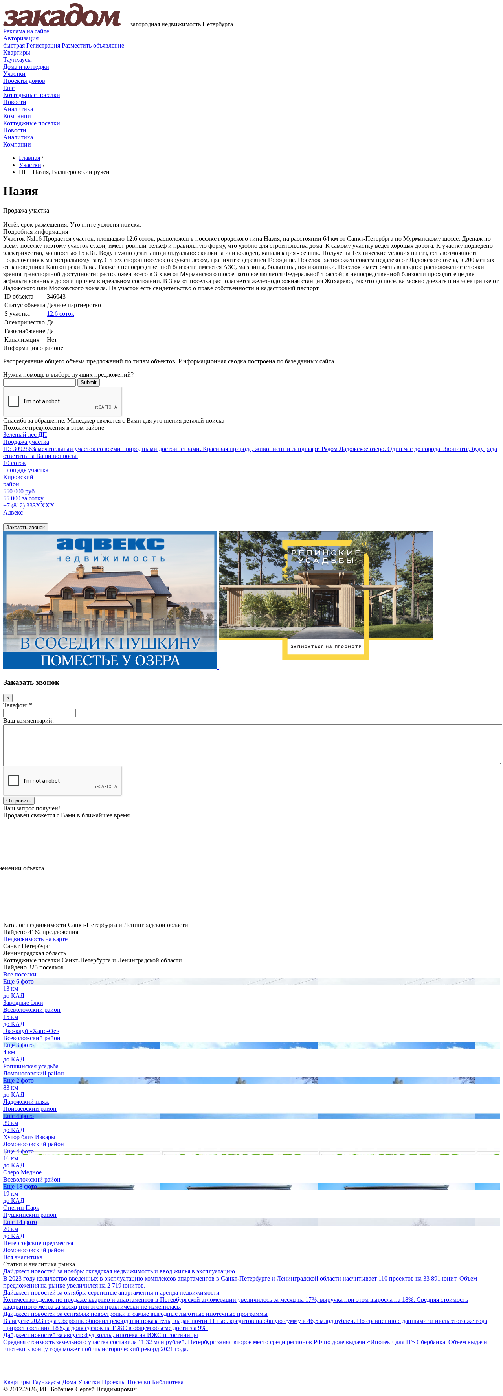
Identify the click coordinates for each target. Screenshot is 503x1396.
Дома (69, 1382)
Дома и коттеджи (26, 66)
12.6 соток (60, 313)
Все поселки (20, 974)
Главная (29, 157)
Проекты (114, 1382)
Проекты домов (24, 80)
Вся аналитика (22, 1257)
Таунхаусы (17, 59)
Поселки (139, 1382)
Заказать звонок (25, 527)
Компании (17, 116)
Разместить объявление (93, 45)
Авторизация (21, 38)
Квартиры (16, 52)
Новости (14, 102)
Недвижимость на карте (35, 939)
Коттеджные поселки (31, 95)
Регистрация (31, 45)
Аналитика (18, 109)
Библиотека (168, 1382)
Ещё (9, 87)
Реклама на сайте (26, 31)
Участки (14, 73)
